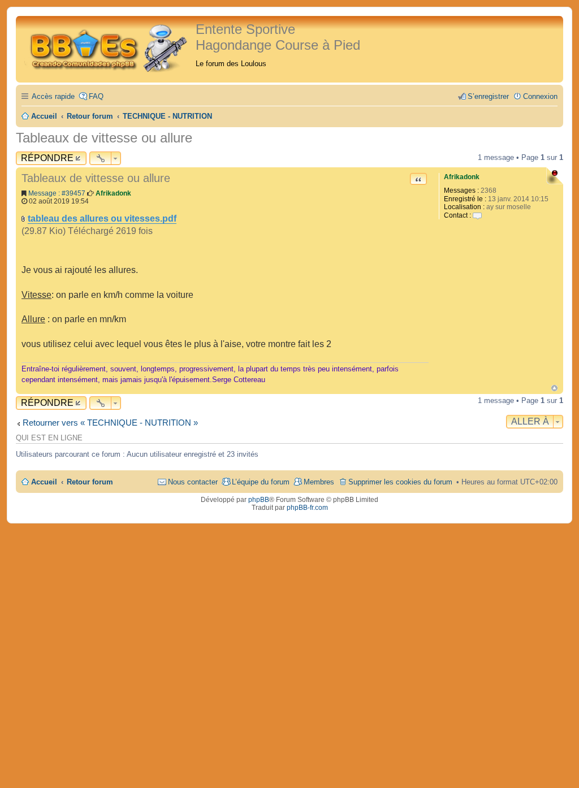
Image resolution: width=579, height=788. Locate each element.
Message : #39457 (56, 193)
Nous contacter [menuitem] (193, 482)
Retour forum (90, 482)
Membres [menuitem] (319, 482)
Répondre (47, 158)
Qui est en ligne (49, 438)
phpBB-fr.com (307, 508)
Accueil (44, 482)
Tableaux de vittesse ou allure (104, 137)
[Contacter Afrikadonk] (477, 215)
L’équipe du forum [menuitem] (261, 482)
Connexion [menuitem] (540, 96)
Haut (554, 388)
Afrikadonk (461, 177)
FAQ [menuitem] (96, 96)
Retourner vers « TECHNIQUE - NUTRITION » (110, 422)
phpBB (258, 500)
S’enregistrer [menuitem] (488, 96)
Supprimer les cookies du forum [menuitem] (400, 482)
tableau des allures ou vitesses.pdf (102, 218)
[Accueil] (107, 47)
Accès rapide (53, 96)
